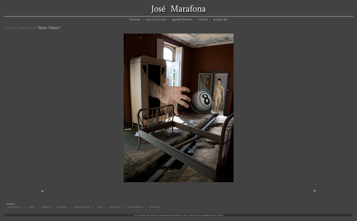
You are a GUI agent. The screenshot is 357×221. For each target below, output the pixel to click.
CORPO (31, 207)
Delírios (26, 28)
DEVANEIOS (62, 207)
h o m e (10, 28)
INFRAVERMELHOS (135, 207)
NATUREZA (154, 207)
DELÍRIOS (46, 207)
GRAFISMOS (115, 207)
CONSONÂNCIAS (14, 207)
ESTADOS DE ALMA (82, 207)
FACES (99, 207)
